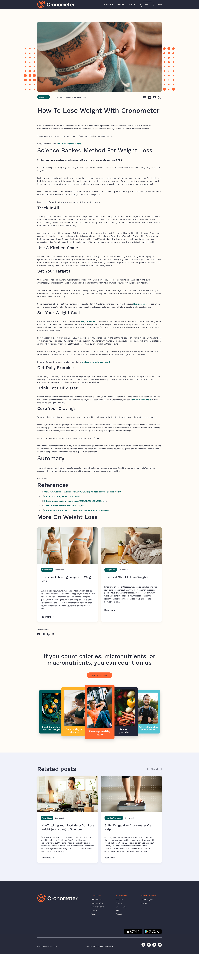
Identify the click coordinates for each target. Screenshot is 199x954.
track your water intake (141, 399)
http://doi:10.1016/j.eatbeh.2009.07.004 (62, 496)
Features (120, 4)
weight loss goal (88, 321)
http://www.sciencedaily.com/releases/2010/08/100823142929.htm (75, 501)
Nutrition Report (140, 304)
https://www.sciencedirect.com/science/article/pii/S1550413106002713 (76, 510)
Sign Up (147, 4)
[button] (145, 97)
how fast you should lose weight (95, 362)
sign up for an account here (69, 143)
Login (160, 4)
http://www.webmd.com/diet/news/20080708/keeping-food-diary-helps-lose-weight (82, 491)
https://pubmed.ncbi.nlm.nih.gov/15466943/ (64, 505)
